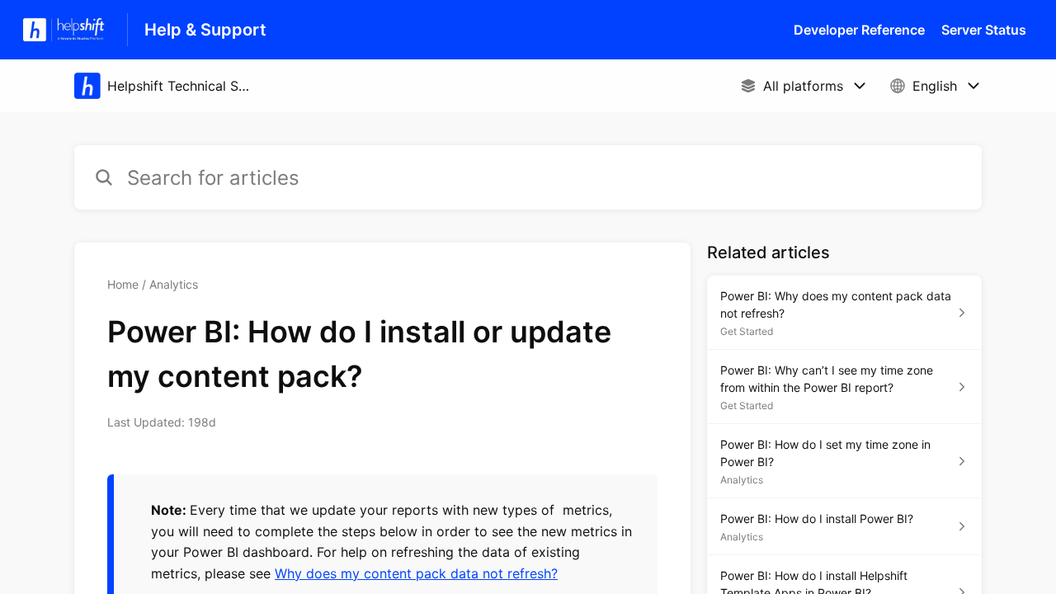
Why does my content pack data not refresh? (416, 573)
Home (123, 284)
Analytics (173, 284)
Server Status (983, 29)
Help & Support (205, 30)
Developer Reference (859, 29)
